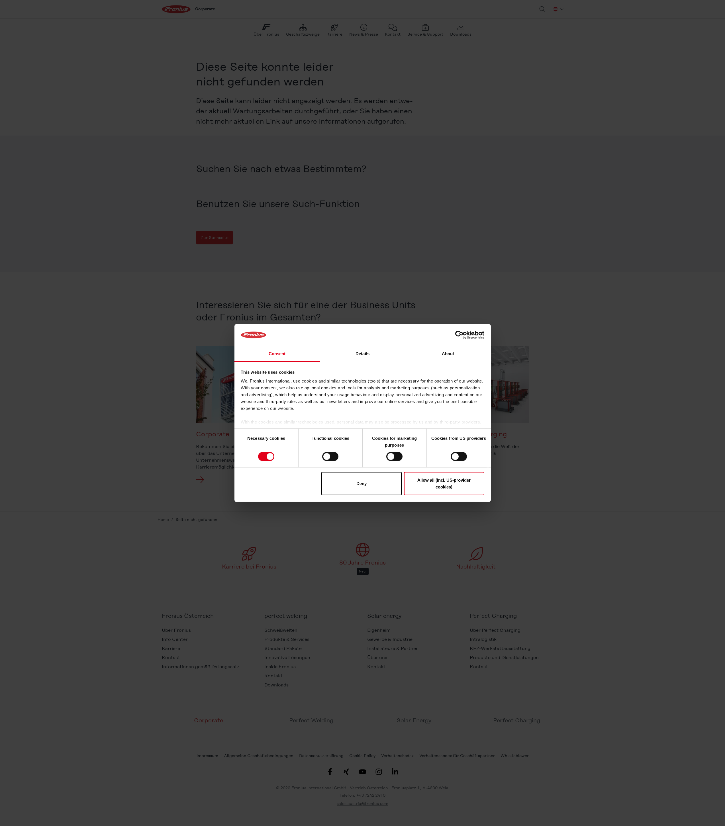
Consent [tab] (277, 353)
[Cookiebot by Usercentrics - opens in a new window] (459, 335)
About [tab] (448, 353)
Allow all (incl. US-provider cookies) (444, 483)
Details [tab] (362, 353)
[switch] (330, 456)
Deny (361, 483)
